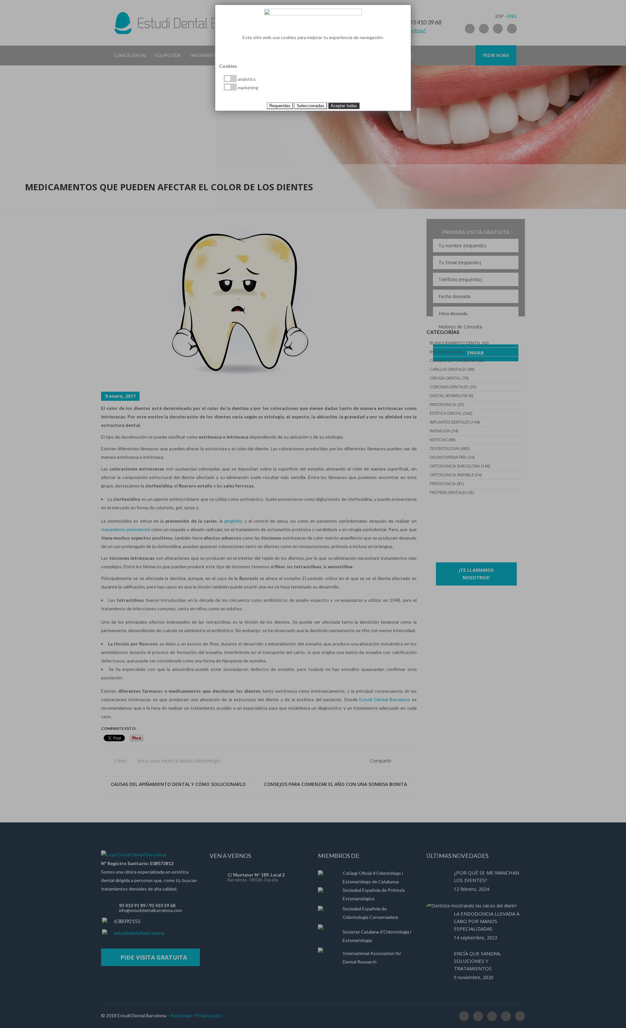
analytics (246, 79)
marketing (247, 87)
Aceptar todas (344, 105)
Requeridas (280, 105)
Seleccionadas (310, 105)
